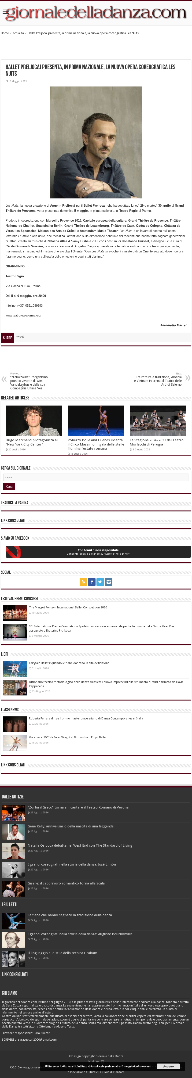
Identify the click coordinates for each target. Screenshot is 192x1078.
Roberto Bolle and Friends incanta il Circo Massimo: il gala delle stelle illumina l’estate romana (96, 444)
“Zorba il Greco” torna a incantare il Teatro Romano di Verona (78, 807)
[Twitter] (100, 582)
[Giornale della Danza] (96, 13)
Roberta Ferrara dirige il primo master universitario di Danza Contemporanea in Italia (86, 718)
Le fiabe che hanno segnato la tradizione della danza (70, 915)
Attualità (18, 33)
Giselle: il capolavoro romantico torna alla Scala (66, 883)
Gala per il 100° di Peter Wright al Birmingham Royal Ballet (68, 737)
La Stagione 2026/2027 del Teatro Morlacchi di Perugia (157, 442)
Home (5, 33)
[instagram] (108, 582)
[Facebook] (92, 582)
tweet (20, 336)
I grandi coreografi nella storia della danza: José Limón (72, 864)
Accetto (168, 1066)
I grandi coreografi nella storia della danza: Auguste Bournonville (80, 934)
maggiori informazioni (137, 1066)
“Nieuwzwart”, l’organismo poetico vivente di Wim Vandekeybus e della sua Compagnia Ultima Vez (29, 381)
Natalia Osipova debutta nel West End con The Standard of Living (80, 845)
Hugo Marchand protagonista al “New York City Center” (32, 442)
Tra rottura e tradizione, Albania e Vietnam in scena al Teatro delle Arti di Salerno (158, 379)
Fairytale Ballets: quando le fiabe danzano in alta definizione (69, 663)
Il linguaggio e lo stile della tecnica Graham (62, 953)
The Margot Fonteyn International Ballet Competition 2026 (68, 607)
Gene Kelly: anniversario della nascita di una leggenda (71, 826)
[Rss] (83, 582)
